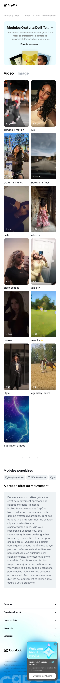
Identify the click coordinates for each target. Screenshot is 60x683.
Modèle (18, 15)
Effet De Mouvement (46, 15)
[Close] (55, 644)
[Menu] (55, 5)
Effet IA (28, 15)
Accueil (7, 15)
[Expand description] (52, 27)
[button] (42, 676)
